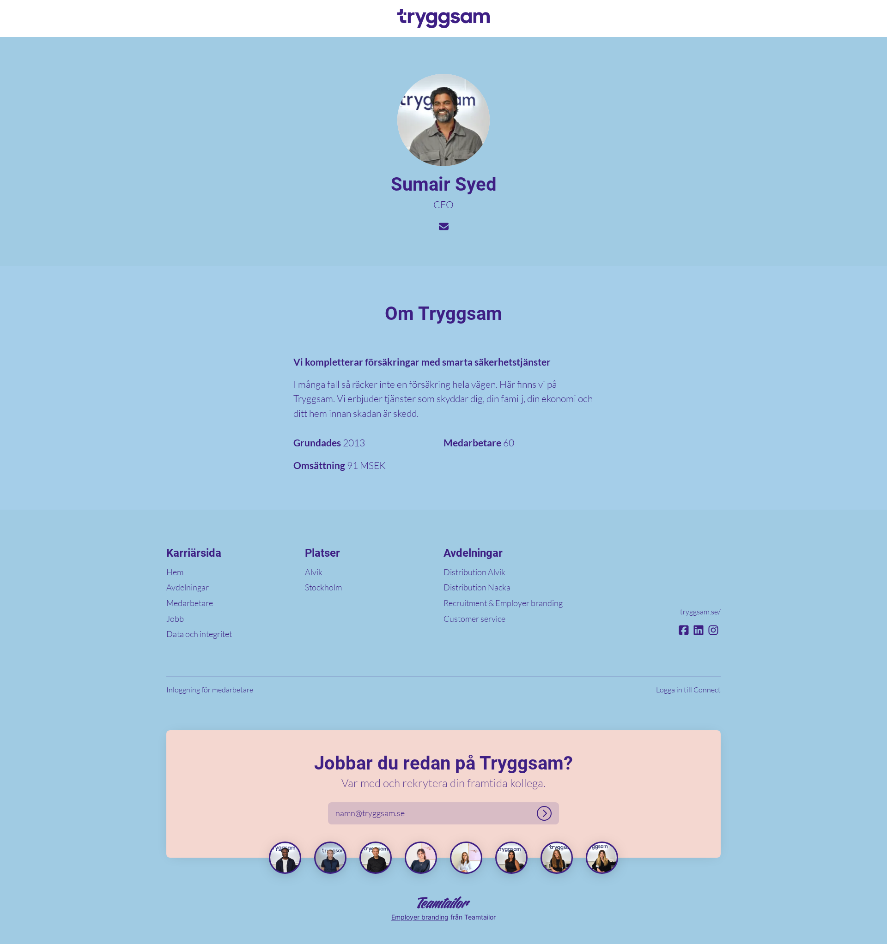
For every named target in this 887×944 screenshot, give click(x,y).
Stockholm (323, 587)
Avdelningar (187, 587)
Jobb (175, 618)
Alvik (313, 572)
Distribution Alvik (474, 572)
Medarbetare (189, 603)
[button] (868, 18)
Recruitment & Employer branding (503, 603)
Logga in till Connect (688, 689)
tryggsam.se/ (700, 611)
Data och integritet (199, 634)
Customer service (474, 618)
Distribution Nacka (477, 587)
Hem (174, 572)
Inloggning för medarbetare (209, 689)
